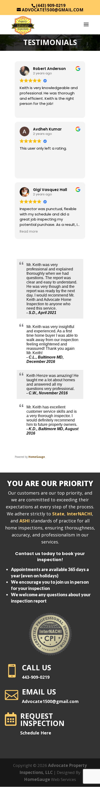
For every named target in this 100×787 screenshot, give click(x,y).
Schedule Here (35, 733)
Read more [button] (29, 231)
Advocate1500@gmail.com (50, 701)
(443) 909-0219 (51, 5)
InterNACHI (79, 514)
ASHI (24, 521)
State (58, 514)
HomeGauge (36, 456)
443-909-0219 (36, 677)
